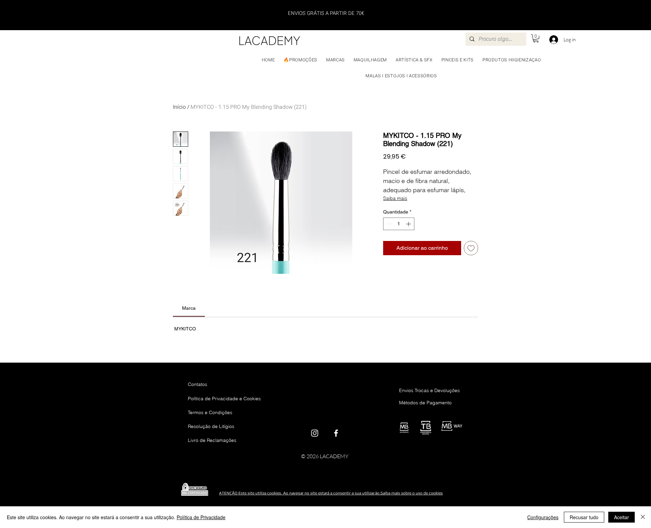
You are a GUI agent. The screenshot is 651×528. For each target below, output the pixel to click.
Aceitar (621, 517)
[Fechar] (643, 517)
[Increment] (409, 224)
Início (179, 107)
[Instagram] (314, 433)
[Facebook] (336, 433)
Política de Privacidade (201, 517)
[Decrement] (388, 224)
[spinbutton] (399, 224)
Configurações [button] (542, 517)
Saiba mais (395, 198)
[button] (536, 38)
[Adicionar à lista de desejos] (471, 248)
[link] (189, 308)
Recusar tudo (584, 517)
